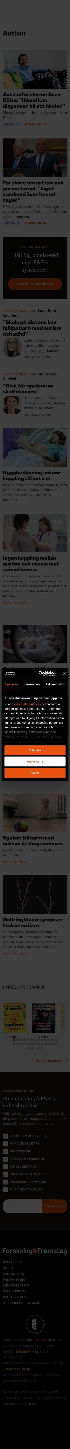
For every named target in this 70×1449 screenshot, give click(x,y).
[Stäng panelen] (64, 673)
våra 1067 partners (27, 704)
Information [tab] (32, 684)
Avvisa (35, 773)
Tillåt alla (35, 750)
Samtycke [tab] (11, 684)
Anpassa (33, 761)
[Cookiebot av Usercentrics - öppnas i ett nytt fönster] (41, 673)
